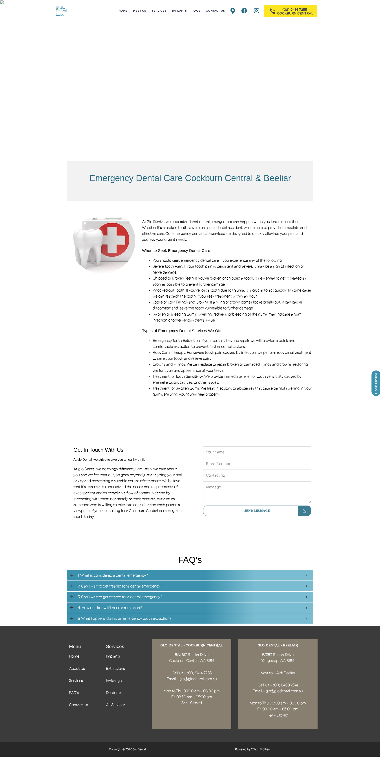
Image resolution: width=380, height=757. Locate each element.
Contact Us (78, 705)
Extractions (115, 668)
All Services (115, 705)
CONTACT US (215, 10)
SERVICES (159, 10)
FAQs (196, 10)
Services (76, 680)
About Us (77, 668)
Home (74, 656)
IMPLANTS (179, 10)
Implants (113, 656)
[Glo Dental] (66, 11)
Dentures (113, 693)
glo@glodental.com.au (198, 679)
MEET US (139, 10)
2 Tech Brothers (260, 749)
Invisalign (114, 680)
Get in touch (194, 410)
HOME (123, 10)
